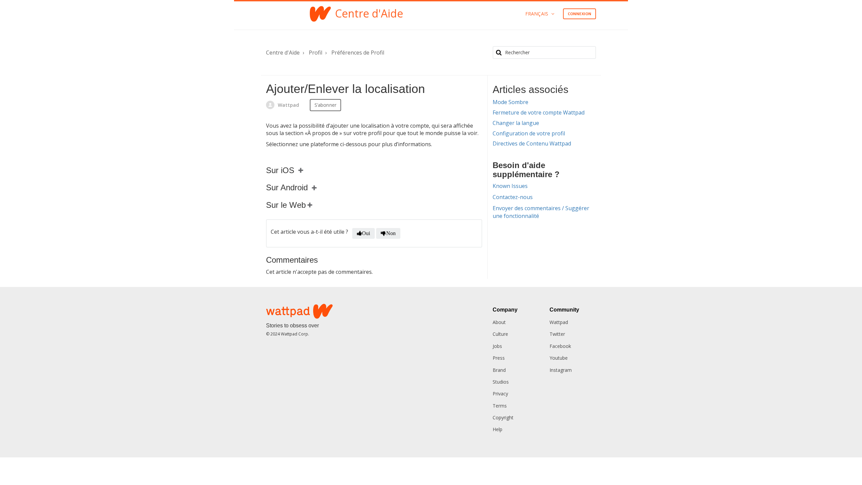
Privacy (500, 393)
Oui (366, 233)
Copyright (503, 417)
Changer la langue (516, 123)
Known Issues (510, 186)
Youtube (559, 358)
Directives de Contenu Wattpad (532, 143)
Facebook (560, 346)
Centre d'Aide (283, 52)
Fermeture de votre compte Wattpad (539, 112)
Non (391, 233)
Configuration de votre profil (529, 133)
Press (499, 358)
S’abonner (325, 105)
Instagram (561, 370)
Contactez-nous (513, 197)
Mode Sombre (510, 102)
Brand (499, 370)
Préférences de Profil (357, 52)
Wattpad (559, 322)
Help (497, 429)
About (499, 322)
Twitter (557, 334)
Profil (315, 52)
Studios (501, 382)
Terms (500, 405)
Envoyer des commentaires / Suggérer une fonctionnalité (541, 212)
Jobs (497, 346)
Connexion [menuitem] (579, 13)
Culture (500, 334)
